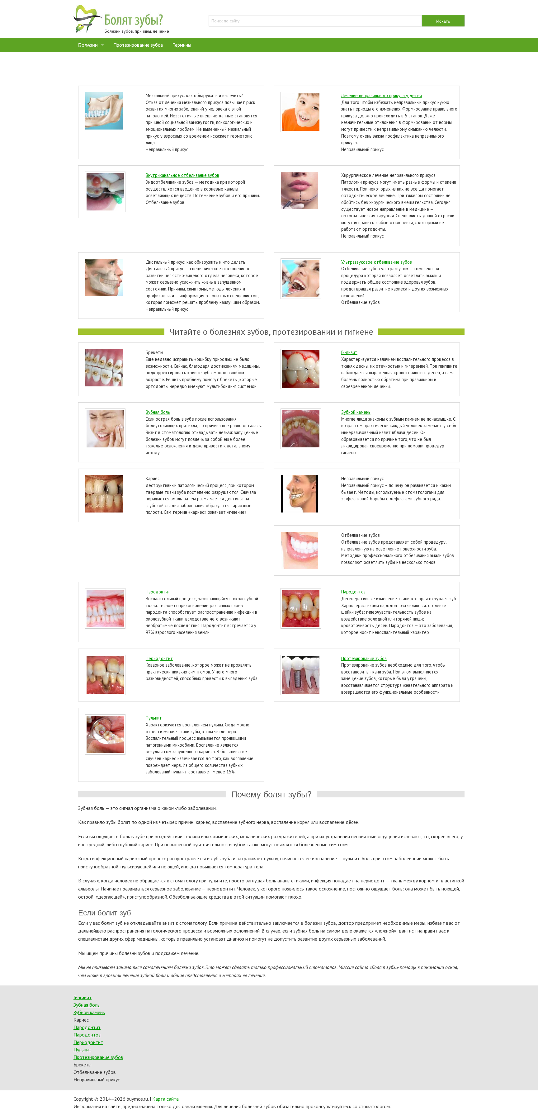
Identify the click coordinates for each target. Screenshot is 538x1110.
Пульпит (154, 718)
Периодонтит (159, 658)
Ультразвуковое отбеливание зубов (376, 262)
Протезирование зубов (138, 45)
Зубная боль (158, 412)
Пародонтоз (353, 592)
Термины (181, 45)
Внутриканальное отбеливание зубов (182, 175)
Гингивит (349, 352)
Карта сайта (165, 1099)
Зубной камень (355, 412)
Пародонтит (158, 592)
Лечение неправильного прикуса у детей (381, 95)
